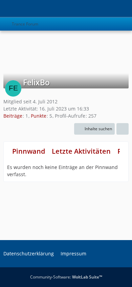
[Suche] (89, 8)
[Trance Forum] (3, 8)
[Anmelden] (106, 8)
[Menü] (123, 8)
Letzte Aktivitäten (81, 151)
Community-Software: (66, 277)
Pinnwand (28, 151)
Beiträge (12, 116)
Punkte (38, 116)
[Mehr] (122, 129)
